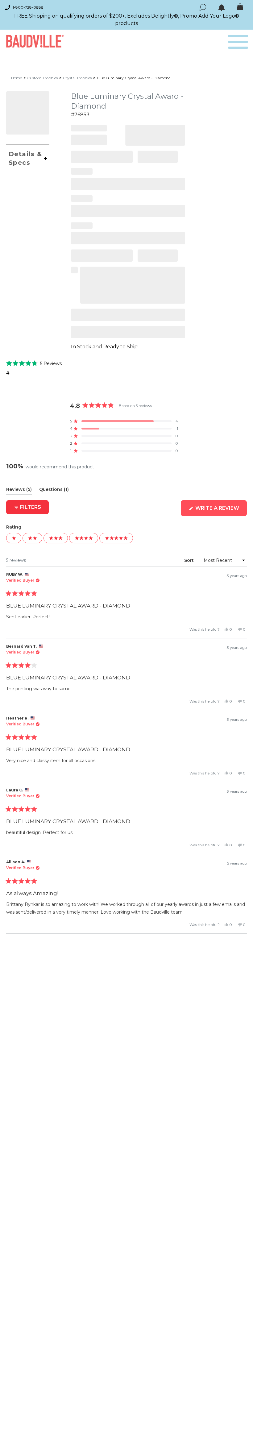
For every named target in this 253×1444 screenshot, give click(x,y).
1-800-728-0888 (28, 7)
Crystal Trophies (77, 78)
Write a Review (220, 510)
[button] (34, 363)
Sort (189, 560)
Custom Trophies (42, 78)
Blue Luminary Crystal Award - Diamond (134, 78)
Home (16, 78)
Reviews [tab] (19, 490)
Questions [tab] (54, 490)
